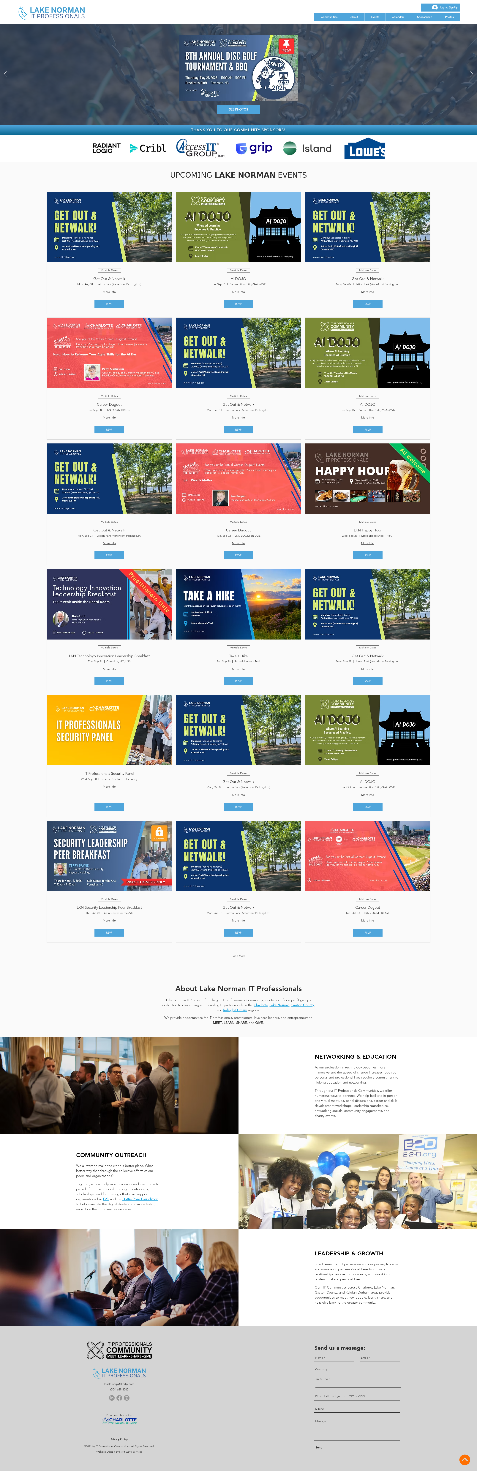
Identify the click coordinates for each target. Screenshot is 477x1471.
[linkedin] (112, 1398)
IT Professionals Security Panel (109, 773)
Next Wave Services (130, 1451)
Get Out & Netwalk (109, 278)
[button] (329, 17)
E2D (106, 1199)
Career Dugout (109, 404)
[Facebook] (119, 1398)
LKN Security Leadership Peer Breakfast (109, 907)
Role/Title (321, 1378)
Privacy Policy (119, 1439)
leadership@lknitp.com (119, 1384)
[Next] (471, 74)
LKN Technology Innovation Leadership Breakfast (109, 656)
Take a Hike (238, 656)
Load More (238, 956)
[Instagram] (126, 1398)
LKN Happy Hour (368, 530)
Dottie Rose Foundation (140, 1199)
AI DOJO (238, 278)
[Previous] (5, 74)
